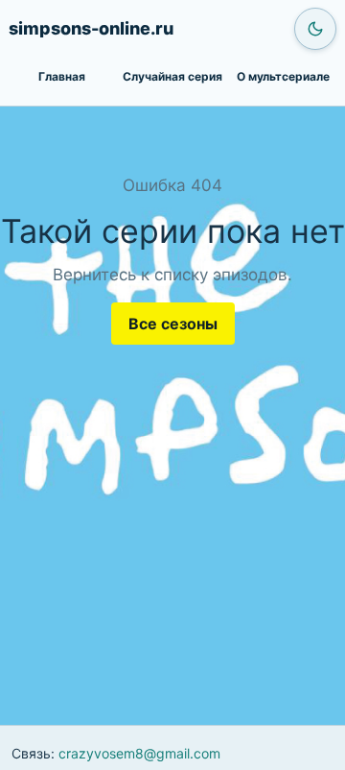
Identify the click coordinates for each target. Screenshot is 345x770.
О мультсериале (283, 76)
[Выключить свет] (315, 29)
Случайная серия (172, 76)
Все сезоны (173, 323)
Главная (61, 76)
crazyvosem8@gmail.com (139, 753)
